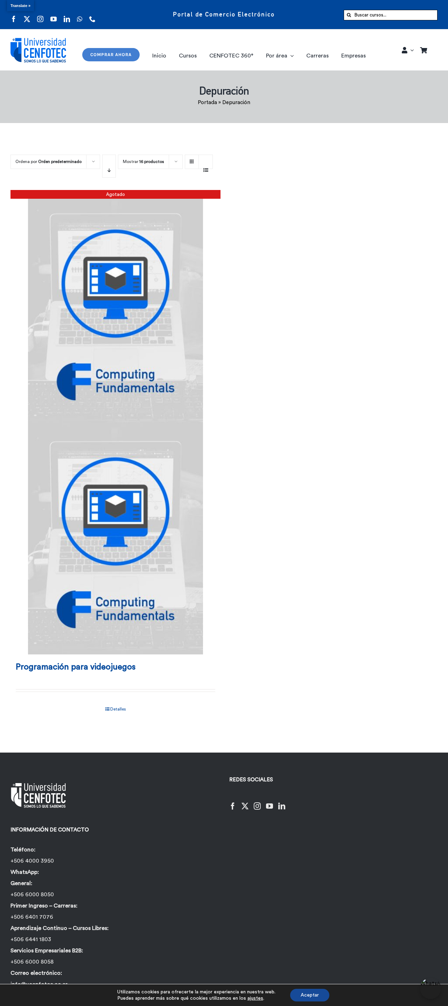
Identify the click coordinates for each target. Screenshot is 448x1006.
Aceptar (310, 995)
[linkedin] (67, 14)
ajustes (255, 998)
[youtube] (53, 14)
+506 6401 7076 (31, 917)
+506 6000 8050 (32, 894)
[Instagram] (257, 802)
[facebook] (13, 14)
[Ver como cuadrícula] (191, 159)
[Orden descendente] (109, 166)
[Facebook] (232, 802)
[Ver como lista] (205, 166)
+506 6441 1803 (30, 939)
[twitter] (27, 14)
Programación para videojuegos (75, 667)
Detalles (118, 709)
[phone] (92, 14)
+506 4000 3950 (32, 861)
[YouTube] (269, 802)
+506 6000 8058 (32, 962)
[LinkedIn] (281, 802)
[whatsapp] (79, 14)
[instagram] (40, 14)
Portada (207, 102)
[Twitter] (244, 802)
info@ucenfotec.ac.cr (39, 984)
